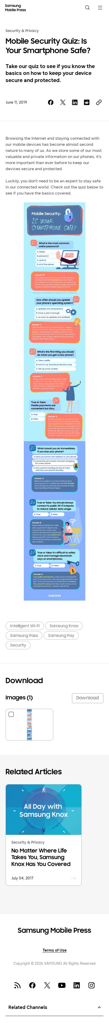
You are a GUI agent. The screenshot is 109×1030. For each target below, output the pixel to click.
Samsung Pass (24, 636)
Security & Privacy (22, 31)
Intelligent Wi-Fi (25, 626)
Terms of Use (55, 950)
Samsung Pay (61, 636)
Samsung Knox (64, 626)
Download (87, 698)
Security (18, 645)
